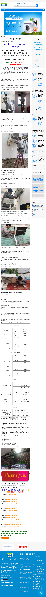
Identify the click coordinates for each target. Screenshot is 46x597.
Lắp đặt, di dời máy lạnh (7, 442)
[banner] (23, 23)
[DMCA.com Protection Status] (4, 579)
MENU (3, 9)
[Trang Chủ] (2, 36)
